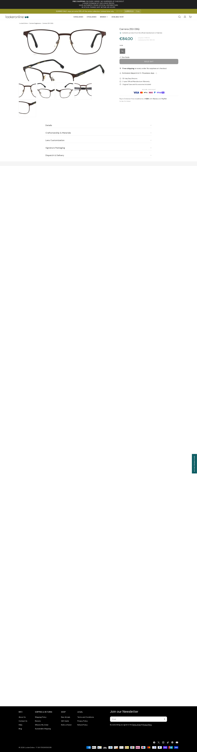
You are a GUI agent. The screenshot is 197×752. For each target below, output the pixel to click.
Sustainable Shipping (43, 729)
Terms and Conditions (85, 717)
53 (123, 52)
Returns (38, 721)
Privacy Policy (82, 721)
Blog (20, 729)
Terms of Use (136, 725)
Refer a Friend (66, 725)
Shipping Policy (40, 717)
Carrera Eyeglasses (35, 23)
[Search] (179, 17)
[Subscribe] (164, 719)
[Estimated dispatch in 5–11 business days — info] (156, 73)
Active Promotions (194, 464)
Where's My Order (41, 725)
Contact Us (23, 721)
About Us (22, 717)
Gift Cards (65, 721)
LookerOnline (23, 23)
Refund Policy (82, 725)
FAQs (20, 725)
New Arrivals (65, 717)
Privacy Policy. (147, 725)
